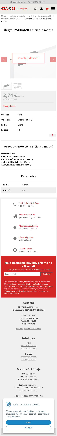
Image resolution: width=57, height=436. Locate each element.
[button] (35, 8)
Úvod (3, 16)
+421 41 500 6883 (28, 348)
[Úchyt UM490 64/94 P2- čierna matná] (28, 58)
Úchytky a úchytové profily (40, 16)
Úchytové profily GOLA (11, 18)
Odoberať (46, 274)
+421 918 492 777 (37, 2)
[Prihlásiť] (41, 8)
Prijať (28, 422)
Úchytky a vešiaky (17, 16)
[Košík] (47, 8)
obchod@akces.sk (28, 356)
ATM (20, 114)
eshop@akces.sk (19, 2)
